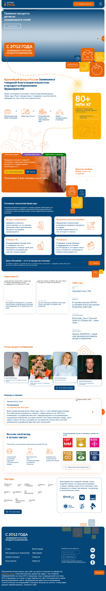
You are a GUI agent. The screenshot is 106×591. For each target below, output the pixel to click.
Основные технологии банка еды (20, 203)
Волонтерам (37, 549)
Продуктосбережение (16, 219)
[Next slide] (103, 39)
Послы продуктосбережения (18, 347)
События (36, 557)
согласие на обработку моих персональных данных (73, 562)
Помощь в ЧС (12, 240)
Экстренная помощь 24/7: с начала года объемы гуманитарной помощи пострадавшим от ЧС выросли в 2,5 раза (19, 305)
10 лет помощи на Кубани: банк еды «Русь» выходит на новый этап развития (51, 304)
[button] (97, 38)
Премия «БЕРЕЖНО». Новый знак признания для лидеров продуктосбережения (84, 336)
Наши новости (11, 276)
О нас (8, 549)
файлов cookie (8, 574)
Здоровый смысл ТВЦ (81, 291)
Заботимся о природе (54, 154)
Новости (36, 561)
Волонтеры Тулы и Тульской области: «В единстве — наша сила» (85, 320)
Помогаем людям (12, 154)
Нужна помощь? (12, 557)
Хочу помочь (12, 26)
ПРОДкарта (61, 240)
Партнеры (9, 479)
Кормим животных (32, 154)
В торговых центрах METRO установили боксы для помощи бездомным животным (85, 304)
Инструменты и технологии (17, 553)
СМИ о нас (77, 283)
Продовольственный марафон (70, 219)
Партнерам (37, 553)
